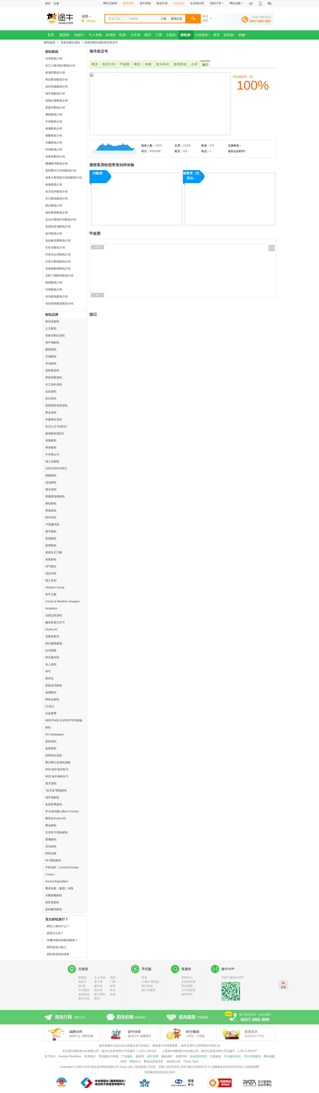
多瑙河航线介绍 (55, 72)
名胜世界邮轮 (53, 804)
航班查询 (187, 994)
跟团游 (82, 977)
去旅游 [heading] (83, 969)
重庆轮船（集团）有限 (59, 888)
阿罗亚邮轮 (52, 902)
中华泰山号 (52, 454)
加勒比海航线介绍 (56, 100)
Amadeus (51, 608)
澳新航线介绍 (53, 114)
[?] (251, 76)
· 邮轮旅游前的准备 (57, 954)
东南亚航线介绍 (55, 156)
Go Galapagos (54, 734)
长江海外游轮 (53, 384)
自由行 (82, 981)
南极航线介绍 (53, 135)
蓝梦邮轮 (51, 748)
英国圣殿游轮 (53, 377)
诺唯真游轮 (52, 370)
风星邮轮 (51, 559)
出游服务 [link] (201, 35)
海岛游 (98, 990)
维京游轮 (51, 489)
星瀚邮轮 (51, 839)
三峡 (163, 18)
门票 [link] (159, 35)
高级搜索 (205, 18)
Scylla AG (51, 629)
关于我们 (50, 1056)
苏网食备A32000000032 (227, 1067)
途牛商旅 (145, 3)
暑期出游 (176, 18)
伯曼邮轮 (51, 440)
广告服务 (127, 1056)
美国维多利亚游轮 (56, 405)
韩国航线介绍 (53, 282)
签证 (113, 990)
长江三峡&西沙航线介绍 (60, 65)
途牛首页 (128, 3)
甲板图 (125, 64)
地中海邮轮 (52, 342)
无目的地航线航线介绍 (59, 303)
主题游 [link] (171, 35)
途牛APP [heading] (227, 969)
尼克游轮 (51, 846)
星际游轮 (51, 741)
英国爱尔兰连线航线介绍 (60, 170)
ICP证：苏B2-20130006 (163, 1067)
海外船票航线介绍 (56, 212)
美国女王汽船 (53, 552)
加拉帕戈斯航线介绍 (58, 240)
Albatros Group (54, 587)
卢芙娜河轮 (52, 524)
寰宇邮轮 (51, 531)
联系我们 (90, 1056)
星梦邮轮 (51, 545)
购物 (148, 64)
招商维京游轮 (53, 755)
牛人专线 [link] (95, 35)
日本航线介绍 (53, 58)
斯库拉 (49, 678)
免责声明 (181, 1056)
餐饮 (137, 64)
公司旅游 (83, 990)
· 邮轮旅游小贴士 (56, 947)
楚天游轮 (51, 783)
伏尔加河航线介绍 (56, 191)
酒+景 (81, 986)
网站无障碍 (110, 3)
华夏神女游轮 (53, 419)
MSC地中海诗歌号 (56, 769)
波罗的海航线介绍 (56, 86)
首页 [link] (50, 35)
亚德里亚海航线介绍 (58, 226)
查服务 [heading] (186, 969)
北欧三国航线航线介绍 (59, 275)
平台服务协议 (232, 1056)
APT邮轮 (50, 566)
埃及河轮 (51, 573)
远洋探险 (51, 650)
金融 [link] (241, 35)
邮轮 (113, 986)
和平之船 (51, 594)
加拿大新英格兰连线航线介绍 (63, 177)
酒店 (113, 977)
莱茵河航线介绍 (55, 107)
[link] (89, 21)
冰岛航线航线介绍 (56, 296)
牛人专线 (99, 977)
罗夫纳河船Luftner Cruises (62, 811)
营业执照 (140, 1067)
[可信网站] (220, 1082)
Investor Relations (70, 1056)
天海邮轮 (51, 356)
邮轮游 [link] (185, 35)
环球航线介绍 (53, 149)
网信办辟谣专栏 (153, 1061)
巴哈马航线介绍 (55, 247)
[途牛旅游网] (73, 18)
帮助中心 (187, 977)
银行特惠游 (149, 990)
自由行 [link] (79, 35)
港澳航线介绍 (53, 128)
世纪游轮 (51, 398)
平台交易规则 (252, 1056)
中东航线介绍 (53, 121)
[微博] (251, 3)
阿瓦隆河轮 (52, 657)
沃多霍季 (51, 713)
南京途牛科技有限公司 (105, 1067)
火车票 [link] (135, 35)
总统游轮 (51, 391)
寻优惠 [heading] (146, 969)
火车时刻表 (188, 990)
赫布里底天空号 (55, 622)
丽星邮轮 (51, 349)
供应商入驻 (174, 1061)
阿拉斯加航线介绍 (56, 79)
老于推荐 (99, 994)
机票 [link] (122, 35)
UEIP (123, 1061)
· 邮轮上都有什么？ (57, 926)
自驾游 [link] (110, 35)
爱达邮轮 (51, 825)
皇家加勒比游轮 (70, 42)
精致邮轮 (51, 475)
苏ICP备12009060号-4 (195, 1067)
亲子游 (98, 981)
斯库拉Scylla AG (55, 818)
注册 (56, 3)
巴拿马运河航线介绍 (58, 254)
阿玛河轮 (51, 517)
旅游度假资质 (198, 1056)
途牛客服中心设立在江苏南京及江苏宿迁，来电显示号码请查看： (139, 1045)
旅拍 (97, 998)
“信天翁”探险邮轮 (56, 790)
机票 (113, 994)
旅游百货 (162, 3)
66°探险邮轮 (53, 860)
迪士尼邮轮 (52, 461)
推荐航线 (180, 64)
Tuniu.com (126, 1067)
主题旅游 (215, 1056)
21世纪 (49, 706)
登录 (48, 3)
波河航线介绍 (53, 233)
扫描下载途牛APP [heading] (232, 977)
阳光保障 (187, 986)
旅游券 (140, 1056)
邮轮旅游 (49, 42)
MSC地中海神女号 (56, 776)
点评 (194, 64)
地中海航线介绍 (55, 93)
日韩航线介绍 (53, 289)
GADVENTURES (56, 468)
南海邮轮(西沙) (54, 433)
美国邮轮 (51, 538)
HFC (48, 671)
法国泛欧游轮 (53, 615)
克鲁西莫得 (52, 636)
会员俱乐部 (197, 3)
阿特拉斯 (51, 853)
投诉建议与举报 (108, 1056)
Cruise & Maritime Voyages (62, 601)
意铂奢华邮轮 (53, 909)
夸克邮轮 (51, 363)
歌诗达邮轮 (52, 321)
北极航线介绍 (53, 142)
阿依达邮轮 (52, 699)
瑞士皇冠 (51, 580)
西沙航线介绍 (53, 205)
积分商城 (147, 986)
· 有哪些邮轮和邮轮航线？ (61, 940)
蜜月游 (98, 986)
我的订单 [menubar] (215, 3)
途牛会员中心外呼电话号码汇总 (200, 1045)
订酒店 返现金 (150, 981)
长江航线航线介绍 (56, 198)
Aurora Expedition (56, 881)
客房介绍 (108, 64)
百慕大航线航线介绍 (58, 261)
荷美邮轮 (51, 447)
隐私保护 (167, 1056)
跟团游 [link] (64, 35)
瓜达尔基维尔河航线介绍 (60, 219)
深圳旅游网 (252, 1067)
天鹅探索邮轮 (53, 895)
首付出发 (83, 998)
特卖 (144, 977)
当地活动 (83, 994)
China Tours (191, 1061)
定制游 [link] (228, 35)
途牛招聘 (152, 1056)
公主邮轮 (51, 328)
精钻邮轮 (51, 503)
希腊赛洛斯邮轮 (55, 496)
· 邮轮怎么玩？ (54, 933)
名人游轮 (51, 664)
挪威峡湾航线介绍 (56, 163)
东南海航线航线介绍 (58, 268)
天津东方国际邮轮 (56, 832)
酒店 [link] (147, 35)
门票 (113, 981)
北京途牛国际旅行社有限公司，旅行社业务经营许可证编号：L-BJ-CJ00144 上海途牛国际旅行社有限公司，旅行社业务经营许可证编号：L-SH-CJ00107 (159, 1051)
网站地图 (269, 1056)
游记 (205, 64)
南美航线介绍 (53, 184)
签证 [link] (216, 35)
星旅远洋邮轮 (53, 685)
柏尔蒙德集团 (53, 643)
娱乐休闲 (162, 64)
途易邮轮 (51, 692)
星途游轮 (51, 510)
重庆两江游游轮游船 (58, 762)
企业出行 (178, 3)
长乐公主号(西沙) (56, 426)
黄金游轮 (51, 412)
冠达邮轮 (51, 482)
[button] (193, 18)
